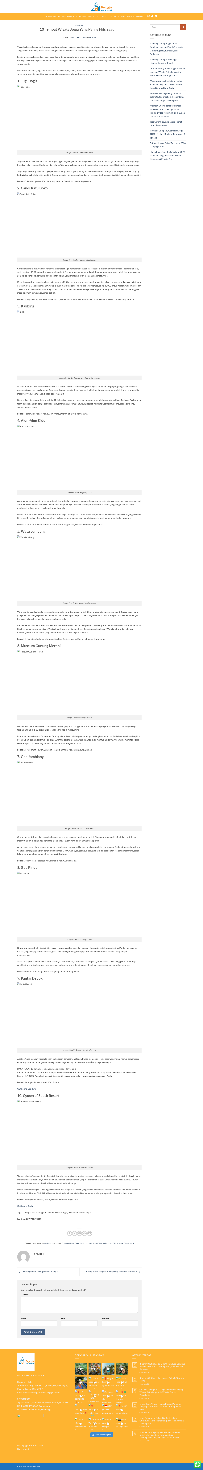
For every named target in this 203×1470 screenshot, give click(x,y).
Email (64, 1318)
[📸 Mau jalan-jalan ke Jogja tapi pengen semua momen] (122, 1424)
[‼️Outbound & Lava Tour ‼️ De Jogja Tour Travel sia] (81, 1410)
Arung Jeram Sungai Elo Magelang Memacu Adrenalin (111, 1271)
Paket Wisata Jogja (115, 1243)
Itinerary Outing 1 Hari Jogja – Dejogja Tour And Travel (164, 61)
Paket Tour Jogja (100, 1243)
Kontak (140, 16)
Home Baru (50, 16)
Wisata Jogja (129, 1243)
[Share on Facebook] (69, 1233)
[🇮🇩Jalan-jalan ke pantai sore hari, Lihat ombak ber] (108, 1410)
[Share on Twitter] (74, 1233)
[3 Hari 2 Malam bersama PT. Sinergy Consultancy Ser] (81, 1424)
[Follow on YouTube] (156, 16)
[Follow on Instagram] (148, 16)
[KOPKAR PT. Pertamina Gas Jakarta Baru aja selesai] (95, 1369)
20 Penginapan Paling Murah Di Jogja (40, 1271)
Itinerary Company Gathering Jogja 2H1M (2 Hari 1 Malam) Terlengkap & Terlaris (167, 134)
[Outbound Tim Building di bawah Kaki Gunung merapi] (95, 1424)
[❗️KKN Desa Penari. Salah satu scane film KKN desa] (95, 1383)
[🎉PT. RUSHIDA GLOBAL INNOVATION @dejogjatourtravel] (81, 1369)
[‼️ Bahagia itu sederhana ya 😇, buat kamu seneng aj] (95, 1410)
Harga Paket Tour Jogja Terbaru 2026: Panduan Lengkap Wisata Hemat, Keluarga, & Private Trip (167, 155)
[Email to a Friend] (79, 1233)
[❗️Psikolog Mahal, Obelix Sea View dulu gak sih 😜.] (95, 1396)
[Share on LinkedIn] (89, 1233)
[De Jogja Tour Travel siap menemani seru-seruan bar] (108, 1396)
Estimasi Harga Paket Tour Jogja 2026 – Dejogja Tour (168, 145)
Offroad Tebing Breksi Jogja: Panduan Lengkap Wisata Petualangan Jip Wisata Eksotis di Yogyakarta (167, 72)
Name (24, 1318)
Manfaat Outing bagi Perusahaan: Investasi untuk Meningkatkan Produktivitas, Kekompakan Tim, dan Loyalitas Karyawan (167, 111)
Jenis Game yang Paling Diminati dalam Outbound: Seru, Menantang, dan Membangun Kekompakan (167, 97)
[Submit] (183, 27)
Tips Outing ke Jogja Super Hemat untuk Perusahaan (166, 123)
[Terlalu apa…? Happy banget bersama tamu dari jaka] (108, 1424)
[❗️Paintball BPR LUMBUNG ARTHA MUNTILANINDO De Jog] (122, 1369)
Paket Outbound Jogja (84, 1243)
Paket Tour (126, 16)
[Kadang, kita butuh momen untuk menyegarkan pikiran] (108, 1369)
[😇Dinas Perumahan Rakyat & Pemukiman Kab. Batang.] (122, 1383)
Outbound (79, 25)
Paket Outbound (87, 16)
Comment (25, 1294)
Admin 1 (92, 37)
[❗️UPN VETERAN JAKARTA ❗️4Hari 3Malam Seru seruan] (81, 1396)
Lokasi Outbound (108, 16)
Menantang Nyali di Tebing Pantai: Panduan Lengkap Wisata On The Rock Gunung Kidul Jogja (166, 84)
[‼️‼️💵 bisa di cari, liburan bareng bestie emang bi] (122, 1396)
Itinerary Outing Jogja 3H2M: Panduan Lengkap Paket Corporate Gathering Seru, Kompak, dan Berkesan (166, 48)
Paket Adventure (67, 16)
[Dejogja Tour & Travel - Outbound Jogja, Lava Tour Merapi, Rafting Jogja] (101, 6)
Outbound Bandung (26, 1088)
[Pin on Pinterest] (84, 1233)
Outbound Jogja (25, 1206)
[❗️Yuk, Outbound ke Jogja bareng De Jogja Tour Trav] (81, 1383)
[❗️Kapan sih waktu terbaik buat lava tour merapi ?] (122, 1410)
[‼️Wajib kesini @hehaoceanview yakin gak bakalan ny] (108, 1383)
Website (105, 1318)
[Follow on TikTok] (152, 16)
